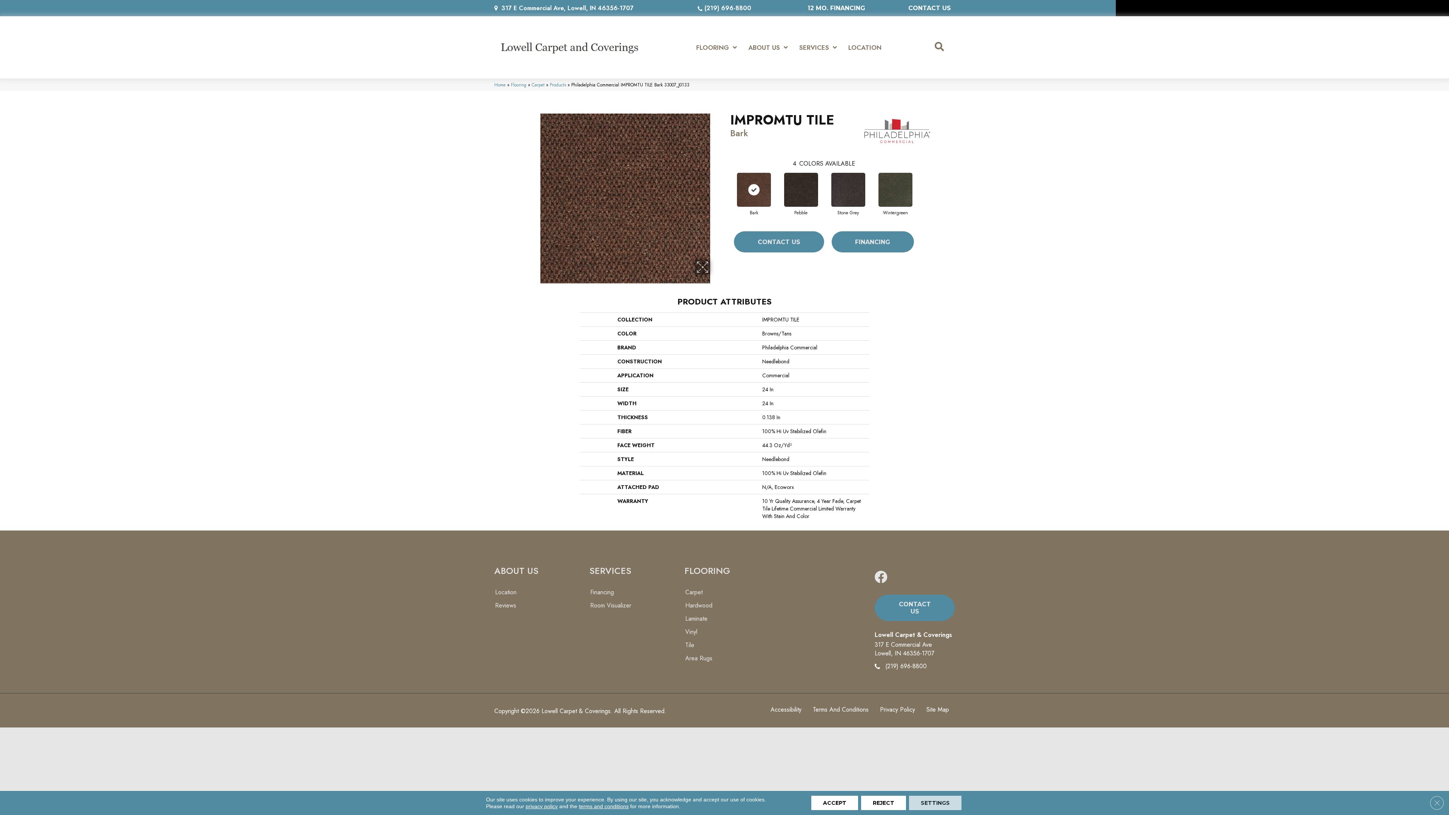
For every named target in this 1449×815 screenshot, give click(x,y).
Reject (883, 803)
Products (558, 85)
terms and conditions (604, 806)
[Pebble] (801, 190)
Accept (834, 803)
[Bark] (754, 190)
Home (500, 85)
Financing (872, 242)
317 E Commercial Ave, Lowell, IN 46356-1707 (567, 8)
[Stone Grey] (848, 190)
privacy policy (542, 806)
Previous (726, 182)
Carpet (538, 85)
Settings (935, 803)
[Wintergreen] (895, 190)
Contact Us (779, 242)
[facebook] (881, 577)
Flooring (518, 85)
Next (921, 182)
